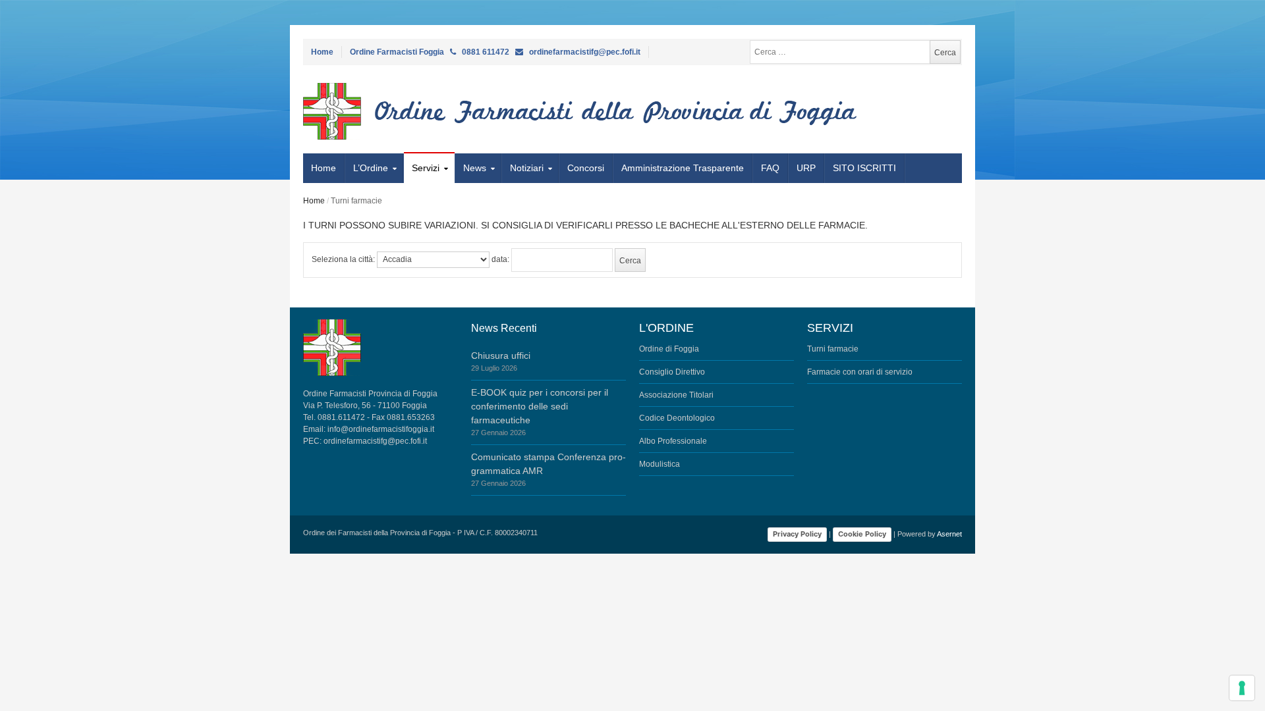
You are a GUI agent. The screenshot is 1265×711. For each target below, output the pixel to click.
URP (806, 168)
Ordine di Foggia (669, 349)
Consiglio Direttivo (672, 372)
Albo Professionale (673, 441)
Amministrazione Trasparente (682, 168)
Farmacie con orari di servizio (860, 372)
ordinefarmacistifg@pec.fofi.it (375, 441)
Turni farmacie (832, 349)
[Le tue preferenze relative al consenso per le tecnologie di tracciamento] (1241, 687)
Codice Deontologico (677, 418)
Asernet (949, 534)
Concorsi (585, 168)
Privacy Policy (797, 534)
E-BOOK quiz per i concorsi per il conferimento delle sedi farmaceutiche (539, 406)
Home (322, 52)
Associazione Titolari (676, 395)
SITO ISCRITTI (864, 168)
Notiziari (527, 168)
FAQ (770, 168)
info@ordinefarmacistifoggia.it (380, 429)
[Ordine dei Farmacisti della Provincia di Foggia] (380, 111)
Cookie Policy (862, 534)
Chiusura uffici (500, 355)
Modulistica (659, 464)
